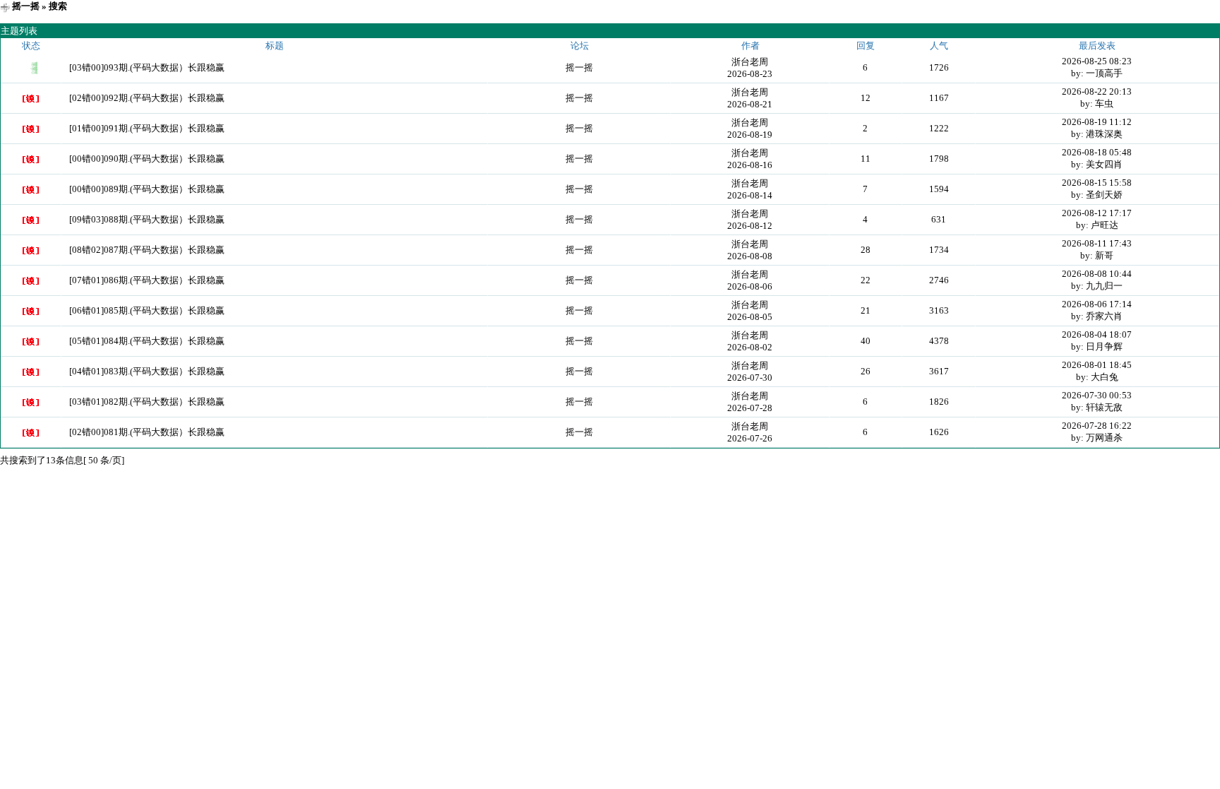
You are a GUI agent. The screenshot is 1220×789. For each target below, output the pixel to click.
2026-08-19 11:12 (1097, 122)
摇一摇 (26, 6)
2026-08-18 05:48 (1097, 152)
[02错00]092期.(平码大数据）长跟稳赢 (147, 98)
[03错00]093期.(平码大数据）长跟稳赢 (147, 67)
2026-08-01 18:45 (1097, 365)
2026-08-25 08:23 (1097, 61)
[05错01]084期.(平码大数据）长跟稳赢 (147, 341)
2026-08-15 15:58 (1097, 182)
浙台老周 (749, 62)
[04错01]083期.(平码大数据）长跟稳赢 (147, 371)
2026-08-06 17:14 (1097, 304)
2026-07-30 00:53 (1097, 395)
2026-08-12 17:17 (1097, 213)
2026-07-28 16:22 (1097, 425)
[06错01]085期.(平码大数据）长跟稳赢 (147, 310)
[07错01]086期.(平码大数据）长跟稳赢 (147, 280)
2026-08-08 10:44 (1097, 273)
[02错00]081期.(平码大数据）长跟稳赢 (147, 432)
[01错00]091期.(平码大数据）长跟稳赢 (147, 128)
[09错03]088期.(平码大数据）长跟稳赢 (147, 219)
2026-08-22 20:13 (1097, 91)
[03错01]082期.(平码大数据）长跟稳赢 (147, 401)
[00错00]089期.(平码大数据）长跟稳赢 (147, 189)
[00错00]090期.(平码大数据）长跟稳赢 (147, 158)
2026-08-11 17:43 (1097, 243)
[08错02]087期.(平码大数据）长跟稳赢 (147, 249)
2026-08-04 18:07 (1097, 334)
